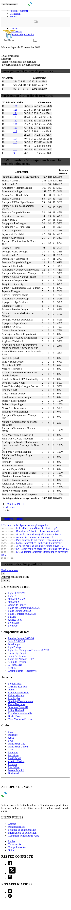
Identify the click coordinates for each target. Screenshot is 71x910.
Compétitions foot (17, 847)
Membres (10, 507)
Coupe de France (17, 604)
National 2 (13, 602)
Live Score (13, 622)
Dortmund (13, 773)
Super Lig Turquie (17, 653)
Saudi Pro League (17, 656)
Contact (12, 823)
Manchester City (16, 743)
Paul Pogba (14, 698)
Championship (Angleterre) (22, 670)
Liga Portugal (15, 647)
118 (15, 135)
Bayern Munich (16, 770)
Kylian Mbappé (16, 695)
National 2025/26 (17, 599)
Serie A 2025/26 (16, 641)
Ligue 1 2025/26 (16, 593)
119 (15, 131)
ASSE (11, 737)
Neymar (12, 689)
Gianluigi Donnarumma (20, 701)
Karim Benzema (16, 704)
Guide (11, 850)
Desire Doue (14, 716)
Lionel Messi (14, 683)
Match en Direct (15, 504)
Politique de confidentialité (22, 829)
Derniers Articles (12, 518)
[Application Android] (10, 897)
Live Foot (13, 625)
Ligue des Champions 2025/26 (24, 607)
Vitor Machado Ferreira (20, 719)
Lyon (10, 740)
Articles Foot (14, 619)
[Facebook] (10, 864)
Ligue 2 (12, 596)
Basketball (15, 13)
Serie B (12, 667)
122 (15, 120)
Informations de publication (22, 832)
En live (11, 841)
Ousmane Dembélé (18, 707)
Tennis (13, 16)
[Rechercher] (35, 41)
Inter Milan (13, 767)
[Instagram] (10, 877)
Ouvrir (5, 580)
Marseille (13, 734)
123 (15, 117)
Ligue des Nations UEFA (21, 659)
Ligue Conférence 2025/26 (22, 613)
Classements (14, 844)
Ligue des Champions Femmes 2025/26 (28, 650)
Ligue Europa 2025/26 (20, 610)
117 (15, 138)
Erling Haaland (16, 710)
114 (15, 149)
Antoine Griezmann (18, 692)
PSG (10, 731)
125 (15, 109)
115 (15, 145)
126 (15, 106)
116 (15, 142)
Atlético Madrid (16, 761)
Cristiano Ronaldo (17, 686)
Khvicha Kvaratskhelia (20, 713)
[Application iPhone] (10, 892)
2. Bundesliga (15, 664)
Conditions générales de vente (23, 835)
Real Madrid (14, 758)
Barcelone (13, 755)
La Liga (12, 616)
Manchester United (18, 746)
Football (19, 10)
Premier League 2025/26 (21, 638)
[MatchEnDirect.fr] (35, 5)
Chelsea (12, 749)
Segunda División (17, 662)
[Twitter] (12, 873)
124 (15, 113)
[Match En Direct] (12, 796)
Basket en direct (9, 570)
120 (15, 127)
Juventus (12, 764)
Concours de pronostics (22, 34)
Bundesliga (14, 644)
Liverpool (13, 752)
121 (15, 124)
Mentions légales (16, 826)
